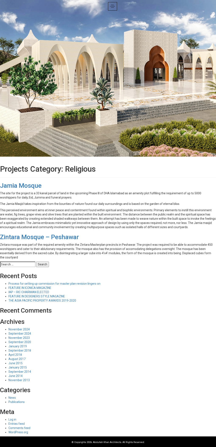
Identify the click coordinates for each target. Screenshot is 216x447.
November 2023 (19, 337)
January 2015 (17, 367)
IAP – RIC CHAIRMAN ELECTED (28, 292)
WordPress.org (18, 432)
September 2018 (19, 350)
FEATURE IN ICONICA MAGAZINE (29, 288)
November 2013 (19, 380)
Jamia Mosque (21, 185)
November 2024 (19, 329)
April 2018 (15, 354)
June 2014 (15, 376)
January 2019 (17, 346)
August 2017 (17, 359)
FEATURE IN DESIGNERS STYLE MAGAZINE (36, 296)
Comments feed (19, 428)
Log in (12, 419)
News (12, 397)
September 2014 (19, 371)
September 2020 (19, 342)
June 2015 (15, 363)
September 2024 (19, 333)
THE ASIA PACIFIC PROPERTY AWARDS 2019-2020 (42, 300)
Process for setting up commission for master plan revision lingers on (54, 283)
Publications (16, 402)
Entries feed (16, 423)
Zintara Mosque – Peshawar (39, 237)
